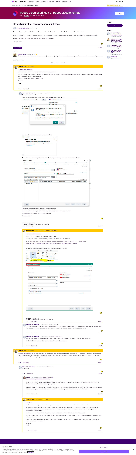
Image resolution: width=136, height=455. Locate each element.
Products (31, 1)
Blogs (42, 15)
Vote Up (19, 89)
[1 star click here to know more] (102, 44)
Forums (26, 15)
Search (119, 1)
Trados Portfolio (22, 5)
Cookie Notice (31, 452)
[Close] (133, 449)
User (122, 1)
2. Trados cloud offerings (65, 12)
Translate (100, 47)
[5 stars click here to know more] (101, 359)
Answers (21, 60)
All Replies (15, 60)
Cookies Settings (104, 447)
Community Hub (65, 1)
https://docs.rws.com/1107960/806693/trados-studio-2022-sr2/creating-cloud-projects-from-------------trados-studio (57, 241)
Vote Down (21, 89)
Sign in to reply (18, 47)
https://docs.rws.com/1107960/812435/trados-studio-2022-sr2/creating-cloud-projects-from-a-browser (51, 243)
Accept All (104, 451)
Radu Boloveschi (22, 54)
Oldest (52, 62)
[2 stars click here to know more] (102, 391)
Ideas (37, 1)
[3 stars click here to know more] (101, 313)
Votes (58, 62)
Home (21, 15)
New (120, 13)
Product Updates (35, 15)
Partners (51, 1)
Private (57, 1)
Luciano (28, 377)
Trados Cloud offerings (32, 5)
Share (114, 25)
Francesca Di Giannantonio (23, 28)
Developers (43, 1)
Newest (63, 62)
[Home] (19, 1)
